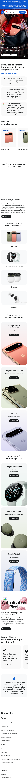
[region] (14, 143)
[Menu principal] (2, 12)
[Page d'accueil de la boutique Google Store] (6, 12)
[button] (11, 12)
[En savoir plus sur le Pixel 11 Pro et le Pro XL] (8, 143)
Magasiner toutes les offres (19, 8)
